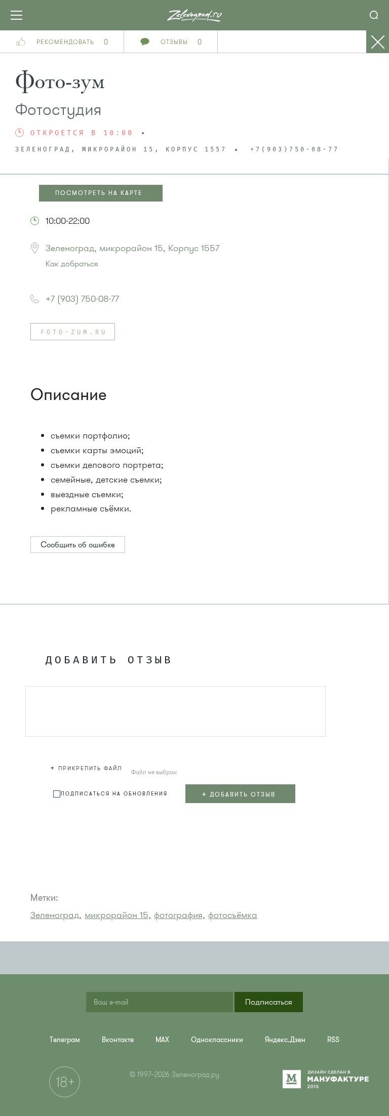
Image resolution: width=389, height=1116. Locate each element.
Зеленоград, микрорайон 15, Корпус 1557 (132, 248)
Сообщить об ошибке (78, 544)
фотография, (179, 915)
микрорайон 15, (118, 915)
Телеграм (65, 1040)
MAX (162, 1040)
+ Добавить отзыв (239, 794)
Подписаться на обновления (114, 793)
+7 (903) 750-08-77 (82, 299)
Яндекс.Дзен (285, 1040)
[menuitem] (65, 1040)
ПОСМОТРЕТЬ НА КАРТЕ (99, 193)
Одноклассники (217, 1040)
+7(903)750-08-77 (294, 150)
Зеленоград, (56, 915)
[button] (88, 766)
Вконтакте (118, 1040)
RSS (333, 1040)
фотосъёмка (232, 915)
